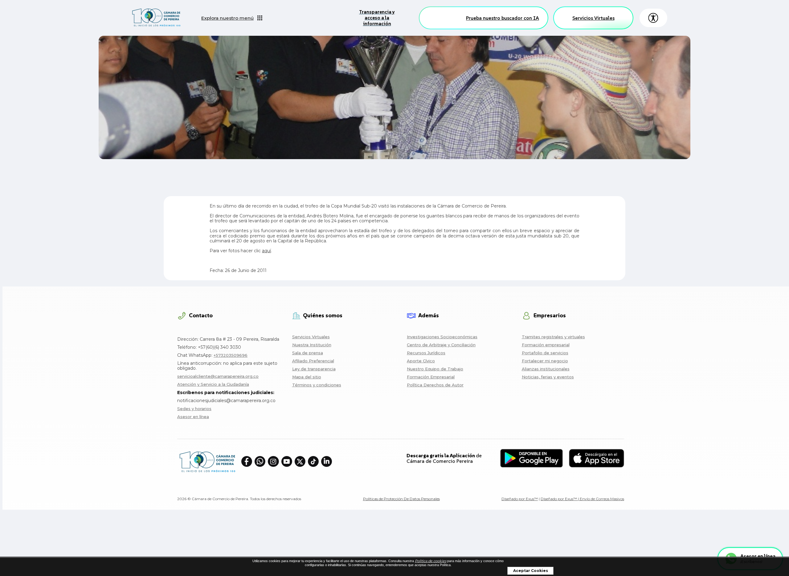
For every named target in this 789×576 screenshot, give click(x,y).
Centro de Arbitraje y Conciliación (441, 344)
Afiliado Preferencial (313, 360)
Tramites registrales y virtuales (553, 336)
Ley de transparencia (314, 368)
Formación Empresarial (431, 376)
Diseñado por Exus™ (519, 498)
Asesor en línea (193, 416)
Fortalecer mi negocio (545, 360)
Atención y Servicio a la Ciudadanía (213, 384)
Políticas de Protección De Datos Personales (401, 498)
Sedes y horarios (194, 408)
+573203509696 (230, 355)
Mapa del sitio (306, 376)
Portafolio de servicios (545, 352)
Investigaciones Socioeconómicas (442, 336)
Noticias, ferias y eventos (548, 376)
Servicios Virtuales (593, 18)
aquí (266, 250)
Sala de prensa (307, 352)
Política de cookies (430, 561)
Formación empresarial (546, 344)
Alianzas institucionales (546, 368)
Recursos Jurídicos (426, 352)
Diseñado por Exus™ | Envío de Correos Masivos (582, 498)
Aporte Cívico (421, 360)
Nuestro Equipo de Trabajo (435, 368)
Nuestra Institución (311, 344)
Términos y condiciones (316, 384)
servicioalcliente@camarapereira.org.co (218, 376)
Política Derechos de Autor (435, 384)
